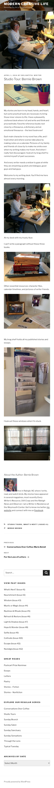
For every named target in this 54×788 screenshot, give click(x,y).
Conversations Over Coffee (16, 709)
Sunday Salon (10, 725)
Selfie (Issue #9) (11, 633)
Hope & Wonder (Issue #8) (16, 627)
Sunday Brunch (11, 719)
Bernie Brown (15, 528)
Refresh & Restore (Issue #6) (17, 616)
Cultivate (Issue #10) (13, 638)
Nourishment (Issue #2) (14, 595)
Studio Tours (15, 524)
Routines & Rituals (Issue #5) (17, 611)
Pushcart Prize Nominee (15, 665)
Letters (7, 676)
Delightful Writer (31, 75)
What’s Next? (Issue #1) (14, 589)
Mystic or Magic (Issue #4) (16, 605)
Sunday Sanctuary (12, 730)
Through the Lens (12, 741)
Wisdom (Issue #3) (12, 600)
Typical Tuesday (11, 746)
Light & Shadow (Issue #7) (16, 622)
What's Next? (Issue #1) (36, 524)
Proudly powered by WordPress (17, 781)
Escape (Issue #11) (12, 643)
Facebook (38, 510)
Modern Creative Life (26, 4)
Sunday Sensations (13, 736)
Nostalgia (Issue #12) (13, 649)
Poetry (7, 681)
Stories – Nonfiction (13, 692)
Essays (7, 671)
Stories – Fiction (11, 687)
